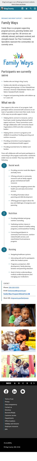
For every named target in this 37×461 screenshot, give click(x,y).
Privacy (7, 402)
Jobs (6, 429)
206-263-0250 (14, 287)
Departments (9, 418)
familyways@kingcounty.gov (17, 291)
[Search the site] (31, 8)
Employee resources (11, 426)
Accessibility (8, 443)
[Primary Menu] (35, 8)
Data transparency (11, 404)
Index (8, 383)
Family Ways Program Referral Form (16, 294)
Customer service (10, 415)
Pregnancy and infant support (11, 18)
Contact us (8, 407)
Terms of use (9, 399)
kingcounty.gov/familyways (20, 298)
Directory (8, 410)
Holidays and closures (12, 424)
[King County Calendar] (22, 8)
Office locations (10, 421)
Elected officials (10, 413)
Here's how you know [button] (19, 4)
